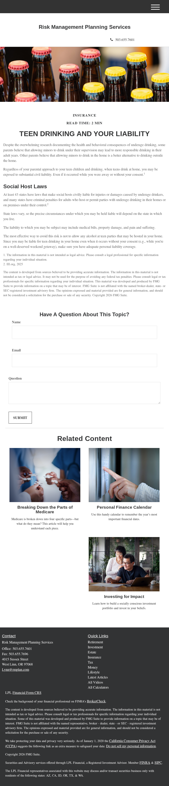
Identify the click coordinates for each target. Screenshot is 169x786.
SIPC (158, 762)
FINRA (145, 762)
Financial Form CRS (27, 692)
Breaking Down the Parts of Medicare (45, 509)
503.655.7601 (125, 39)
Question (15, 378)
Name (16, 322)
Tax (90, 662)
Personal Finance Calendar (124, 507)
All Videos (95, 682)
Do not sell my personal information (131, 746)
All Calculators (98, 687)
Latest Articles (98, 677)
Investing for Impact (124, 596)
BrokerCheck (96, 701)
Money (93, 667)
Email (16, 350)
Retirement (95, 642)
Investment (95, 647)
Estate (92, 652)
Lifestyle (94, 672)
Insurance (94, 657)
